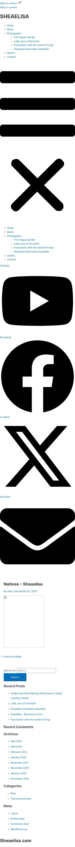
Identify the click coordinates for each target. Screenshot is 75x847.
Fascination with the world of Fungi (33, 45)
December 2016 (20, 778)
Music (10, 29)
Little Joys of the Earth (26, 41)
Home (10, 25)
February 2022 (19, 752)
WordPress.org (19, 829)
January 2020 (18, 773)
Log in (14, 813)
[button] (37, 142)
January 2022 (18, 757)
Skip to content (9, 3)
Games (11, 52)
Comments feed (20, 823)
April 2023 (16, 741)
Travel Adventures (21, 798)
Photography (14, 33)
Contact (11, 56)
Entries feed (17, 818)
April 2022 (16, 746)
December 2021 (19, 762)
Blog (13, 793)
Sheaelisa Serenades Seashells (31, 49)
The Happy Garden (24, 37)
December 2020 (20, 768)
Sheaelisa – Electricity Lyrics (27, 714)
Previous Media (11, 656)
